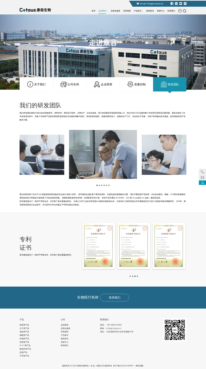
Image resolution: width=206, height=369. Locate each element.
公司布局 (73, 84)
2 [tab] (99, 185)
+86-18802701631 (114, 325)
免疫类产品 (24, 331)
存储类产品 (24, 338)
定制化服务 (65, 328)
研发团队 (173, 84)
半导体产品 (24, 355)
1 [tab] (97, 185)
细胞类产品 (24, 335)
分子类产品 (24, 328)
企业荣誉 (106, 84)
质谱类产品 (24, 342)
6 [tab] (109, 185)
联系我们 (114, 297)
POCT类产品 (25, 345)
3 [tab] (102, 185)
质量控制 (140, 84)
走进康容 (64, 325)
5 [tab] (106, 185)
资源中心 (64, 342)
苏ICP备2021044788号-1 (123, 365)
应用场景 (64, 331)
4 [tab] (104, 185)
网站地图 (139, 365)
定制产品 (23, 352)
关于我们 (40, 84)
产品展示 (64, 335)
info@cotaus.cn (155, 3)
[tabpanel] (103, 154)
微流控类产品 (25, 349)
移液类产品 (24, 325)
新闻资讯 (64, 338)
